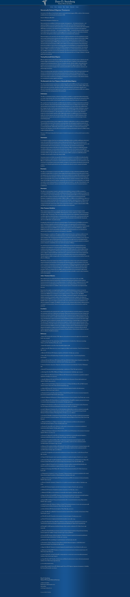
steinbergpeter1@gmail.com (46, 588)
